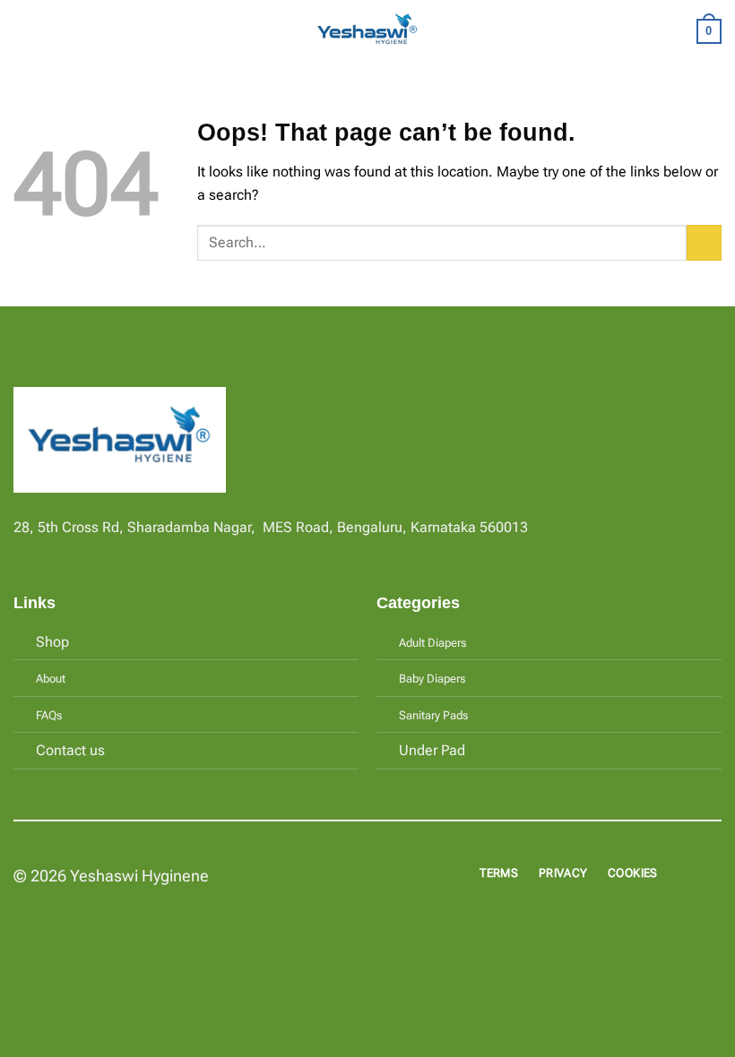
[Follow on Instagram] (46, 552)
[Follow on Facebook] (24, 552)
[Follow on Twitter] (68, 552)
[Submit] (704, 242)
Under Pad (432, 750)
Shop (52, 641)
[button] (24, 31)
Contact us (70, 750)
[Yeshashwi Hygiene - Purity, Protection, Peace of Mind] (367, 32)
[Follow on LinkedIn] (89, 552)
